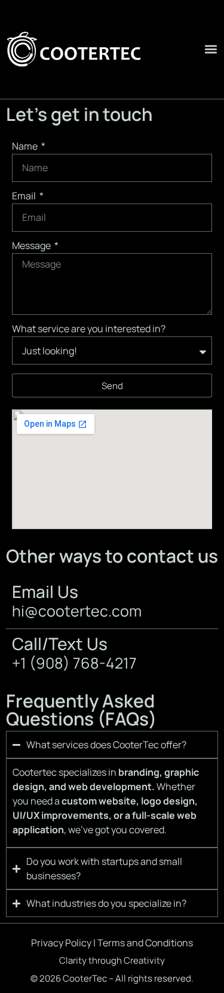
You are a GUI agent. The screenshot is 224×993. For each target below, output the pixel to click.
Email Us (45, 591)
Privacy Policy (61, 942)
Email (25, 196)
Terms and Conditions (145, 942)
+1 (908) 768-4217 (74, 662)
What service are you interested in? (88, 329)
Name (25, 147)
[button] (210, 49)
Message (32, 246)
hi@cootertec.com (77, 610)
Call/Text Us (60, 643)
